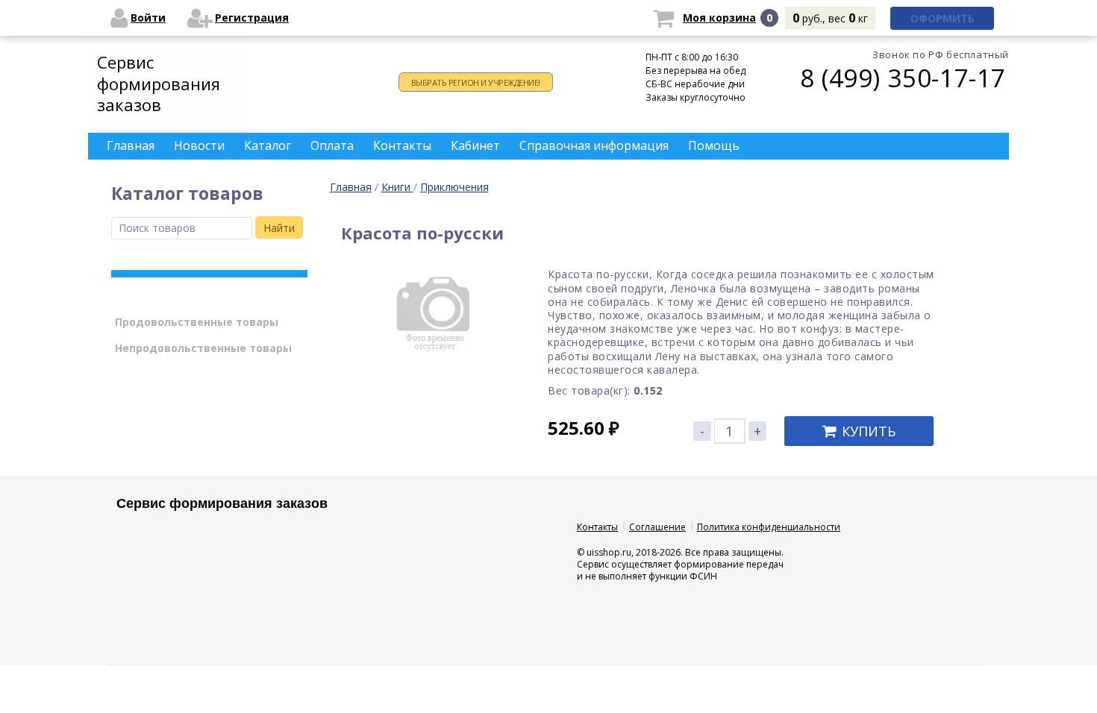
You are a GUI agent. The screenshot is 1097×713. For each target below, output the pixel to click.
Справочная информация (594, 145)
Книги (397, 187)
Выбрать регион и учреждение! (475, 82)
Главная (351, 187)
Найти (279, 228)
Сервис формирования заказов (158, 83)
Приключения (454, 187)
